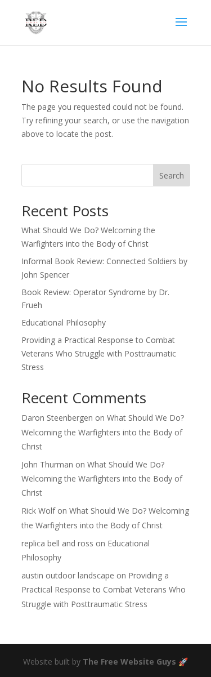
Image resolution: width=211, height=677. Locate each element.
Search (171, 175)
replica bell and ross (57, 543)
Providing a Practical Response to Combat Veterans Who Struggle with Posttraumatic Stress (98, 353)
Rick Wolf (38, 510)
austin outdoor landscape (67, 575)
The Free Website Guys (129, 661)
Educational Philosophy (63, 322)
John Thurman (47, 464)
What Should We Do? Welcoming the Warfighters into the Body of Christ (102, 431)
